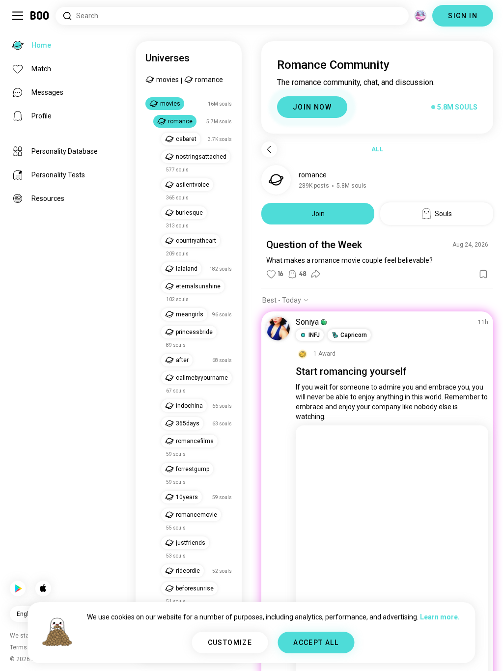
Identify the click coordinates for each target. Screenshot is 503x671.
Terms (268, 651)
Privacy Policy (308, 651)
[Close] (22, 22)
